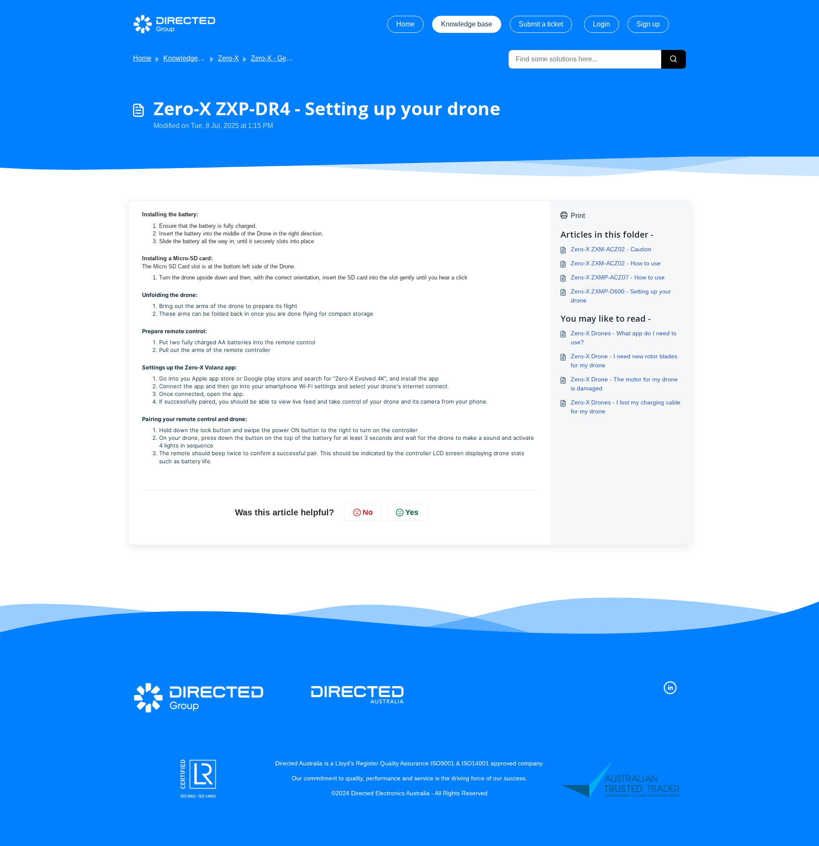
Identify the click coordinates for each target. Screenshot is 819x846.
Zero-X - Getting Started (286, 58)
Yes (411, 512)
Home (405, 24)
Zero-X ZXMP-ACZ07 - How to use (618, 277)
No (368, 512)
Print (578, 215)
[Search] (673, 59)
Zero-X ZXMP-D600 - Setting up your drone (621, 296)
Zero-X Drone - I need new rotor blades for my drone (624, 361)
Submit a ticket (541, 24)
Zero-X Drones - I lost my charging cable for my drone (625, 407)
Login (601, 24)
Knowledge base (466, 24)
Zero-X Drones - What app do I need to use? (624, 338)
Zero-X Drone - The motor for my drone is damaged (624, 384)
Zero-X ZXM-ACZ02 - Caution (611, 249)
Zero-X (228, 58)
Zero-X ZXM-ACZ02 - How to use (616, 263)
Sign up (648, 24)
